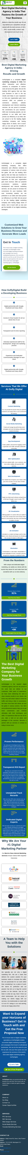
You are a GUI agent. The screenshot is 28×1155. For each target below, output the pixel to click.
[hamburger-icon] (25, 2)
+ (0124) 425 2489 (4, 1151)
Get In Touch (11, 267)
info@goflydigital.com (5, 1148)
